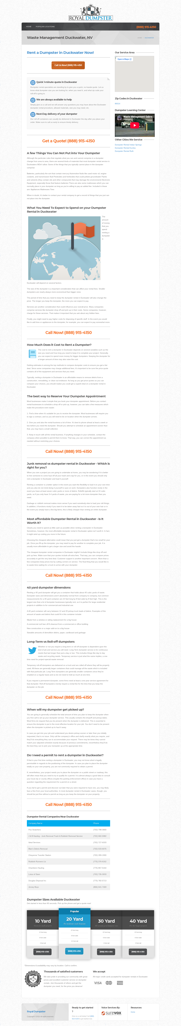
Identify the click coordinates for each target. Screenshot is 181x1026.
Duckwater (149, 38)
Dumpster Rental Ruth (124, 151)
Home (28, 26)
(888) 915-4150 (146, 27)
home (140, 38)
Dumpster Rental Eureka (125, 148)
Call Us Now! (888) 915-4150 (68, 65)
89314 (117, 104)
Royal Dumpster (36, 1011)
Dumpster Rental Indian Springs (128, 145)
